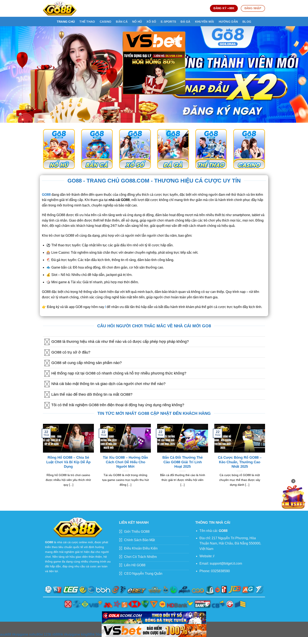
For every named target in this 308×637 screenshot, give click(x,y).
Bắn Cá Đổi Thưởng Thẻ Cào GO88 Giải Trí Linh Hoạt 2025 (182, 462)
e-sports (168, 21)
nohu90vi (36, 634)
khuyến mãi (204, 21)
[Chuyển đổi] (47, 342)
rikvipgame (20, 634)
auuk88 (5, 634)
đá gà (185, 21)
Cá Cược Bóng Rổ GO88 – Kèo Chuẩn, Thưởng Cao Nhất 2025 (239, 462)
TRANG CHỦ (66, 21)
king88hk (88, 634)
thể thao (87, 21)
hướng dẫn (228, 21)
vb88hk (57, 634)
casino (105, 21)
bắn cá (122, 21)
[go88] (59, 8)
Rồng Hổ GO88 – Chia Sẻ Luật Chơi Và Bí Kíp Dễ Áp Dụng (68, 462)
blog (246, 21)
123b (47, 634)
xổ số (151, 21)
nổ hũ (137, 21)
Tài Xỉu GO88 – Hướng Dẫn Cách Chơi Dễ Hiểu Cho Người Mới (125, 462)
